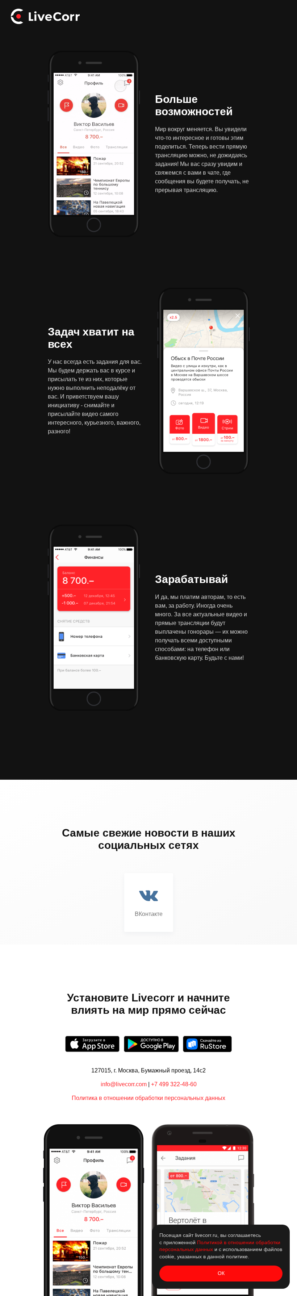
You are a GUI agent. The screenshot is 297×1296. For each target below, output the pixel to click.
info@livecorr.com (124, 1084)
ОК (221, 1273)
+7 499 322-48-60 (174, 1084)
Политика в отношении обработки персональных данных (148, 1098)
